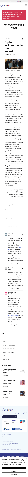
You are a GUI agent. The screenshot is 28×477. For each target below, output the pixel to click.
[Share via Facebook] (5, 204)
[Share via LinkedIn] (13, 204)
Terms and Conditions (8, 441)
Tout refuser (14, 471)
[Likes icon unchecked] (9, 264)
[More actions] (22, 39)
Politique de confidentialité (14, 464)
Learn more (6, 18)
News (6, 199)
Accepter (14, 468)
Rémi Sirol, (19, 449)
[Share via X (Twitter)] (9, 204)
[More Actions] (22, 235)
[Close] (26, 459)
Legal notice (5, 436)
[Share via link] (17, 204)
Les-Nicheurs (13, 449)
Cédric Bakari (6, 449)
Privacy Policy (6, 444)
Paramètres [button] (14, 474)
